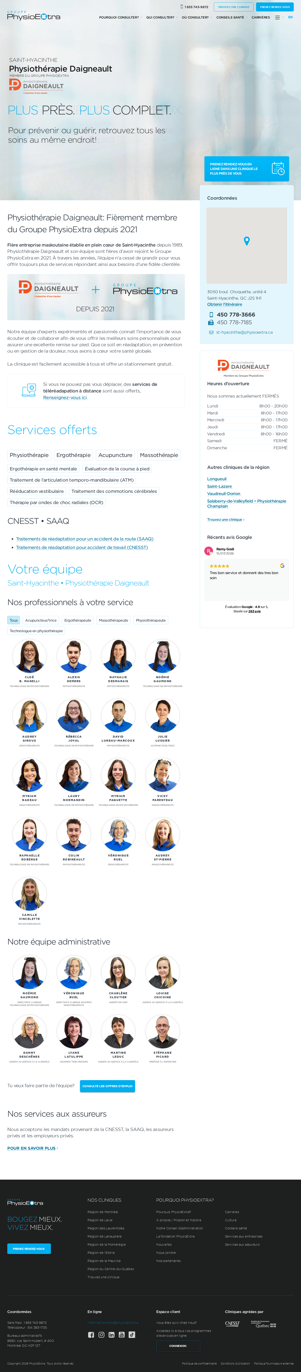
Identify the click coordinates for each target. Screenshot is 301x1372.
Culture (230, 1220)
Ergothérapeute (77, 620)
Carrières (261, 17)
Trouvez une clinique (233, 6)
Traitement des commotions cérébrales (114, 491)
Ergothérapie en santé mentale (43, 468)
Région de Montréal (102, 1212)
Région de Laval (99, 1220)
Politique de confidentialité (199, 1363)
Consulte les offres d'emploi (107, 1086)
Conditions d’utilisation (235, 1363)
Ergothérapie (73, 455)
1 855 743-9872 (196, 7)
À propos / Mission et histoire (178, 1220)
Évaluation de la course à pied (117, 468)
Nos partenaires (168, 1261)
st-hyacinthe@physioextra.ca (244, 332)
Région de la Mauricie (104, 1261)
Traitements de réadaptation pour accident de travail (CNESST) (82, 547)
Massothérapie (159, 455)
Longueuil (217, 479)
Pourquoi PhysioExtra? (173, 1212)
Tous (13, 620)
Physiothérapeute (151, 620)
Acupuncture (115, 455)
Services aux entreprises (243, 1236)
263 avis (254, 611)
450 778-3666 (236, 314)
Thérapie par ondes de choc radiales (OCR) (56, 502)
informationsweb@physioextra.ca (113, 1322)
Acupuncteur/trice (40, 620)
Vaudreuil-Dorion (224, 493)
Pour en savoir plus (31, 1148)
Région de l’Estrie (101, 1252)
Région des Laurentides (105, 1228)
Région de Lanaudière (104, 1236)
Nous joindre (166, 1252)
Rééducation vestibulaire (37, 491)
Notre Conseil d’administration (179, 1228)
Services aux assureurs (242, 1244)
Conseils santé (230, 17)
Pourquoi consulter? (119, 17)
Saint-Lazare (220, 486)
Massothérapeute (113, 620)
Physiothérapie (29, 455)
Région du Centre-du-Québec (110, 1269)
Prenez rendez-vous (275, 6)
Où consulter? (195, 17)
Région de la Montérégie (106, 1244)
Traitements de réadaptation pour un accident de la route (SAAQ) (84, 538)
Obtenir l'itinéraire (224, 304)
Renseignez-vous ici (65, 397)
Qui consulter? (160, 17)
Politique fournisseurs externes (274, 1363)
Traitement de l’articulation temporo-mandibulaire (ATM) (72, 480)
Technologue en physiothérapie (36, 630)
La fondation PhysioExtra (175, 1236)
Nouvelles (164, 1244)
